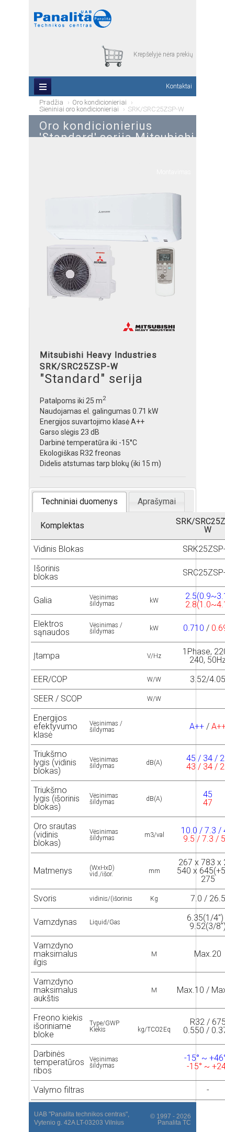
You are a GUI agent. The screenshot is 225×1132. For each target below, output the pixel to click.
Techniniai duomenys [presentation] (79, 501)
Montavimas (173, 172)
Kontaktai (179, 86)
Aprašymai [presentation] (157, 501)
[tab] (79, 502)
